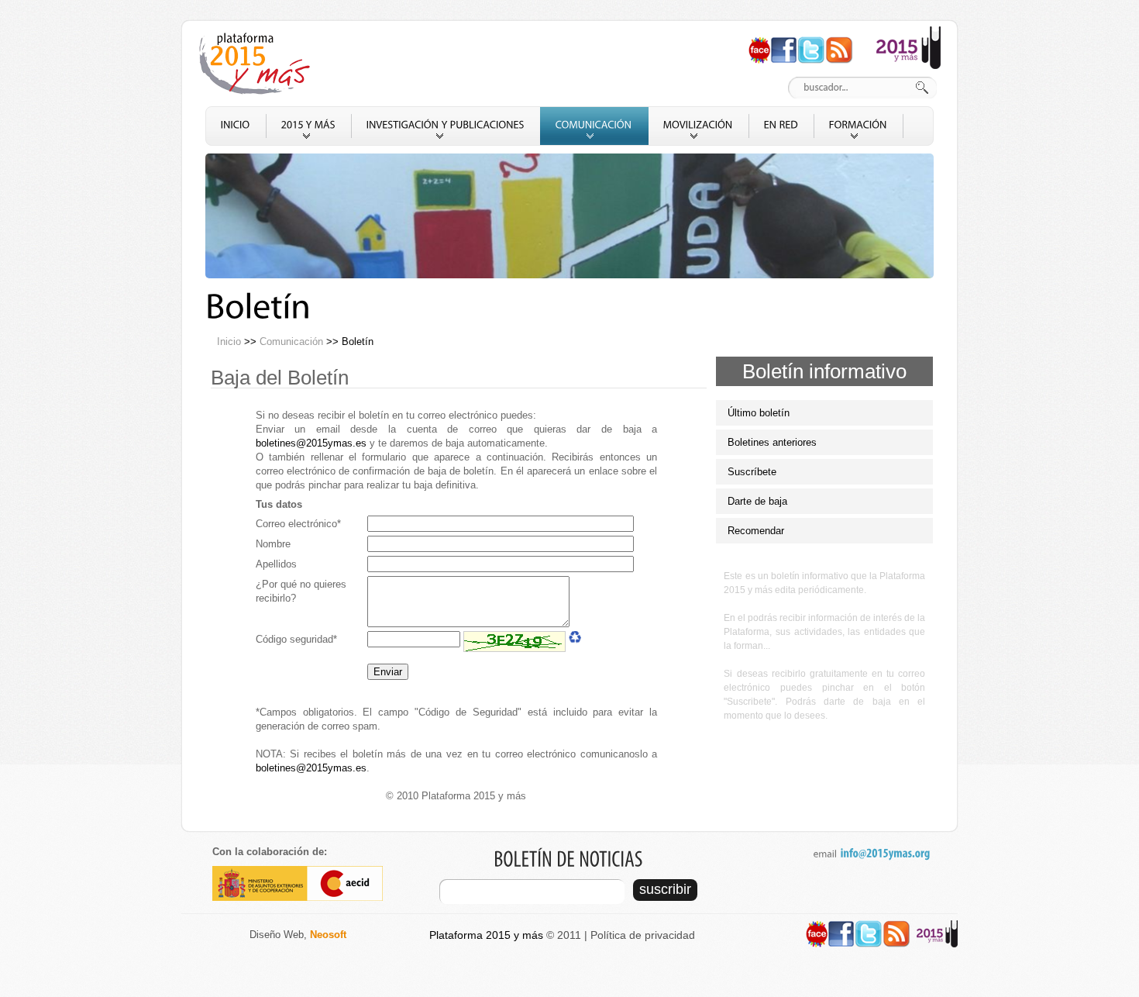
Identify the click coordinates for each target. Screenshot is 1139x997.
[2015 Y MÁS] (309, 126)
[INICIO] (236, 126)
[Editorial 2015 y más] (908, 33)
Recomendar (756, 530)
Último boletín (759, 413)
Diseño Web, (297, 934)
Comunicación (291, 341)
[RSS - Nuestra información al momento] (839, 43)
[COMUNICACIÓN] (594, 126)
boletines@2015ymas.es (311, 443)
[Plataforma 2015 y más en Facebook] (783, 43)
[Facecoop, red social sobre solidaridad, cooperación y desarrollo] (759, 43)
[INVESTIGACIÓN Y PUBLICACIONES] (446, 126)
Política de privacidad (642, 935)
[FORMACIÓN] (858, 126)
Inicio (229, 341)
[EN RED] (781, 126)
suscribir (665, 889)
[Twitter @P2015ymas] (811, 43)
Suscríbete (752, 472)
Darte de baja (757, 501)
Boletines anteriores (772, 442)
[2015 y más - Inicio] (257, 63)
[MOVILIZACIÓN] (698, 126)
